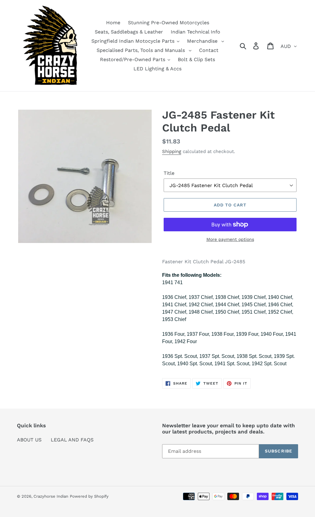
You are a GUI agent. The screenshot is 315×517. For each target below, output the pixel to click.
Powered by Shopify (89, 496)
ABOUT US (29, 440)
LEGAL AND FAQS (72, 440)
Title (169, 173)
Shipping (171, 151)
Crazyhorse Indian (51, 496)
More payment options (230, 239)
